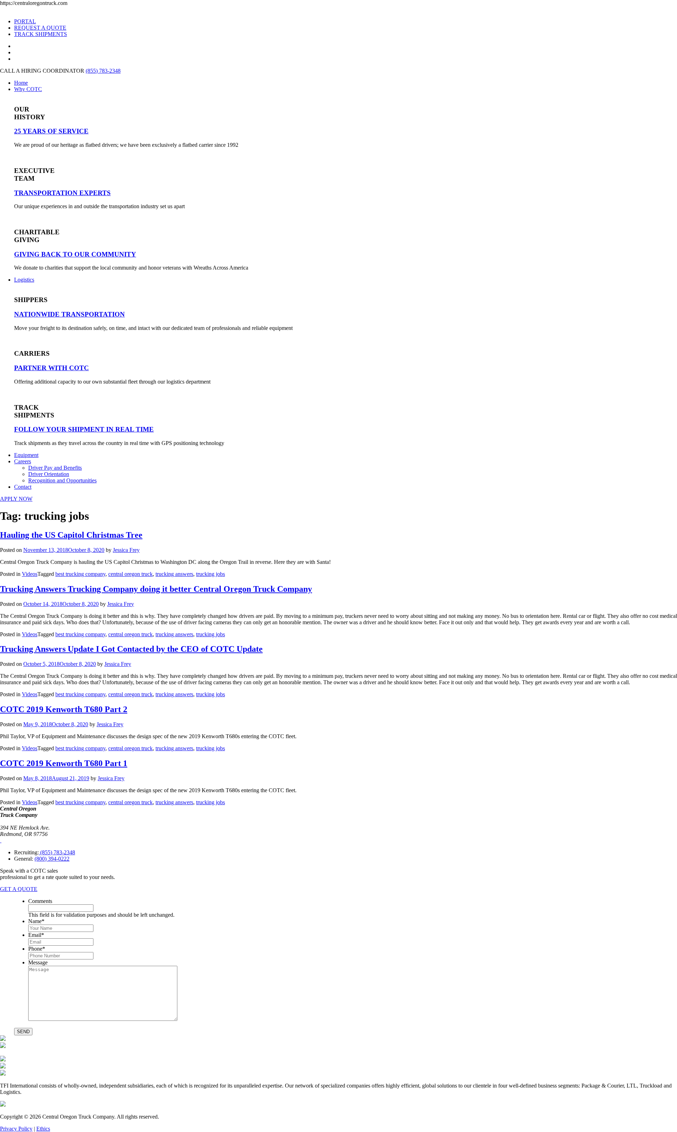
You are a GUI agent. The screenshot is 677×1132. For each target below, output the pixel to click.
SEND (23, 1031)
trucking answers (174, 574)
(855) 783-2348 (103, 71)
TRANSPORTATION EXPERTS (62, 193)
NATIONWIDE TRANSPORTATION (69, 314)
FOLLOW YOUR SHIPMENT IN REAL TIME (84, 429)
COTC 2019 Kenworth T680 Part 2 (63, 709)
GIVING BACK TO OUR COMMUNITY (75, 254)
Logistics (24, 280)
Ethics (43, 1129)
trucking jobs (210, 574)
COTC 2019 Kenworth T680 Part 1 (63, 763)
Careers (22, 461)
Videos (29, 574)
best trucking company (80, 574)
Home (21, 83)
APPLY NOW (16, 499)
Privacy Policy (16, 1129)
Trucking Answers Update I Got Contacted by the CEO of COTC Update (131, 649)
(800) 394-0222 (52, 859)
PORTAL (25, 21)
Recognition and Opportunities (62, 480)
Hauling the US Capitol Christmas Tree (71, 535)
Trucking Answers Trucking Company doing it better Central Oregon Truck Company (156, 589)
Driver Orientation (48, 474)
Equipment (26, 455)
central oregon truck (130, 574)
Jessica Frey (126, 550)
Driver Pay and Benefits (55, 468)
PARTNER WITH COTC (51, 368)
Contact (22, 487)
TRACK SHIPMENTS (40, 34)
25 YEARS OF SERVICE (51, 131)
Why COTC (28, 89)
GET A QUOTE (18, 889)
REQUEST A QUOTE (40, 28)
